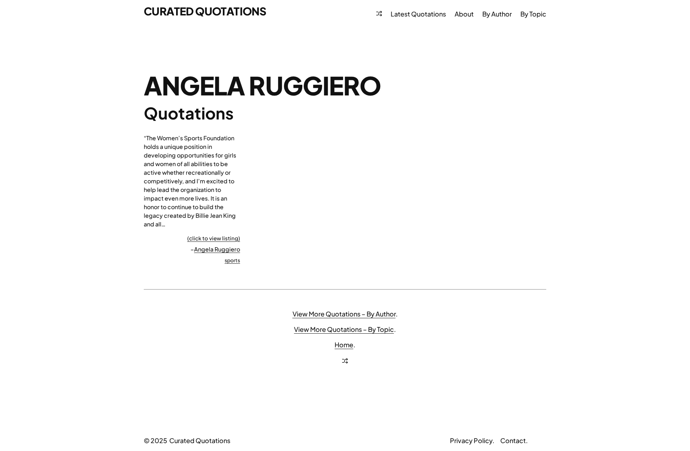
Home (344, 344)
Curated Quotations (205, 11)
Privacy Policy (471, 440)
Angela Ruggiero (217, 249)
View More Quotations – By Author (344, 314)
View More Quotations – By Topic (344, 329)
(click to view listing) (213, 238)
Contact (513, 440)
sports (232, 260)
